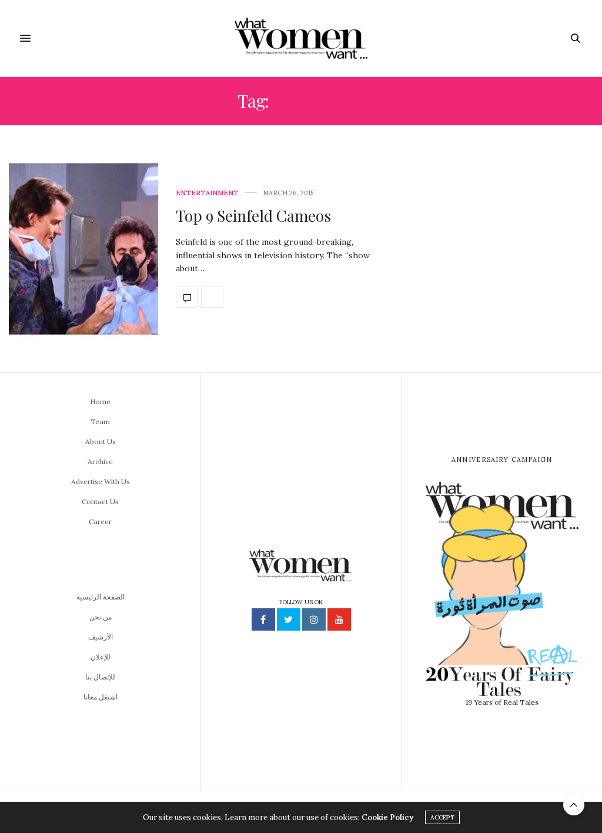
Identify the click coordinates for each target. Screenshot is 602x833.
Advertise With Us (100, 481)
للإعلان (101, 656)
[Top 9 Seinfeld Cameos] (83, 249)
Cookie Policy (387, 817)
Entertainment (207, 193)
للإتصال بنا (100, 676)
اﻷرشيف (100, 636)
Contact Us (100, 501)
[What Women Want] (301, 38)
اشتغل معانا (100, 696)
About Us (100, 441)
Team (100, 421)
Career (100, 521)
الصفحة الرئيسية (100, 596)
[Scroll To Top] (573, 804)
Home (100, 401)
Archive (100, 461)
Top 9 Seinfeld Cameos (253, 215)
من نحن (100, 616)
